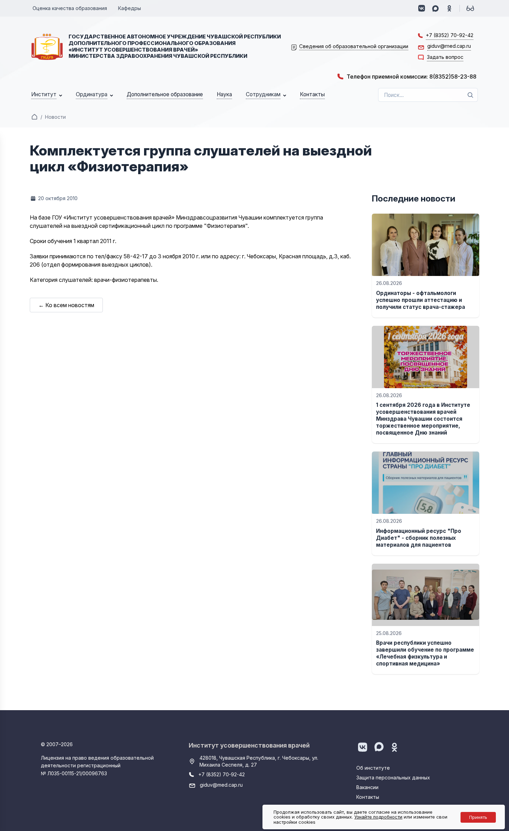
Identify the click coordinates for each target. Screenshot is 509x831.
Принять (478, 817)
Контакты (367, 797)
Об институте (373, 768)
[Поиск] (470, 94)
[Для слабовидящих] (470, 8)
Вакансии (367, 787)
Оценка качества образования (70, 8)
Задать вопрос (445, 57)
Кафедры (129, 8)
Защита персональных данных (393, 777)
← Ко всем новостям (66, 305)
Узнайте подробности (378, 817)
